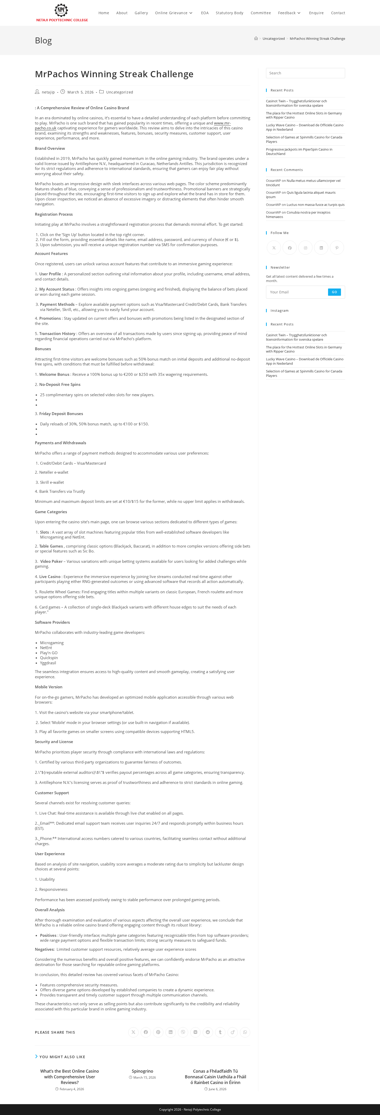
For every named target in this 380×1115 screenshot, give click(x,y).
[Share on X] (133, 1032)
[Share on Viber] (183, 1032)
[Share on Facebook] (146, 1032)
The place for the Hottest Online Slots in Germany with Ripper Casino (304, 115)
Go (334, 292)
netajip (48, 92)
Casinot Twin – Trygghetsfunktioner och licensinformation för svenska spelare (296, 103)
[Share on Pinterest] (158, 1032)
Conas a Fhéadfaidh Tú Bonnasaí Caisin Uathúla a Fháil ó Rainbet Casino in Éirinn (215, 1077)
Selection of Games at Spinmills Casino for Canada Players (304, 139)
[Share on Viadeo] (232, 1032)
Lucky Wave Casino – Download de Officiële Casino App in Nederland (305, 127)
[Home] (256, 38)
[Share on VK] (195, 1032)
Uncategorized (119, 92)
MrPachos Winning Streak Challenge (317, 38)
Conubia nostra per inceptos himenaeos (298, 214)
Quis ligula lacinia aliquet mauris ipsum (301, 194)
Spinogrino (142, 1071)
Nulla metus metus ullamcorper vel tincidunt (303, 182)
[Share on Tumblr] (220, 1032)
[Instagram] (305, 247)
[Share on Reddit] (208, 1032)
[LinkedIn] (321, 247)
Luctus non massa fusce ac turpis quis (316, 204)
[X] (274, 247)
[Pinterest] (337, 247)
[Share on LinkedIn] (170, 1032)
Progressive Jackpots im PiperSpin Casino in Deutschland (299, 151)
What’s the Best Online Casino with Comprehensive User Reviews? (69, 1077)
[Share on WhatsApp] (245, 1032)
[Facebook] (290, 247)
